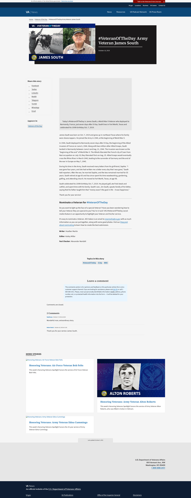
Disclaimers (137, 495)
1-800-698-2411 (158, 468)
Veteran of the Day (35, 126)
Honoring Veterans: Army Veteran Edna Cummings (58, 422)
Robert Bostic (50, 327)
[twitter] (145, 455)
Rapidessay (50, 317)
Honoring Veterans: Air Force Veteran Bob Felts (56, 365)
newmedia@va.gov (112, 219)
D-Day (100, 263)
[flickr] (164, 455)
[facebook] (152, 455)
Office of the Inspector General (108, 495)
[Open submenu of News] (113, 12)
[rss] (149, 455)
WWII (106, 263)
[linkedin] (160, 455)
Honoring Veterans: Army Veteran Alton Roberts (128, 401)
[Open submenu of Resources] (126, 12)
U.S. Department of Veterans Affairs (64, 489)
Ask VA (115, 289)
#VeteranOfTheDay (97, 202)
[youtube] (141, 455)
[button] (164, 12)
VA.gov (28, 495)
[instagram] (156, 455)
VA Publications (67, 495)
